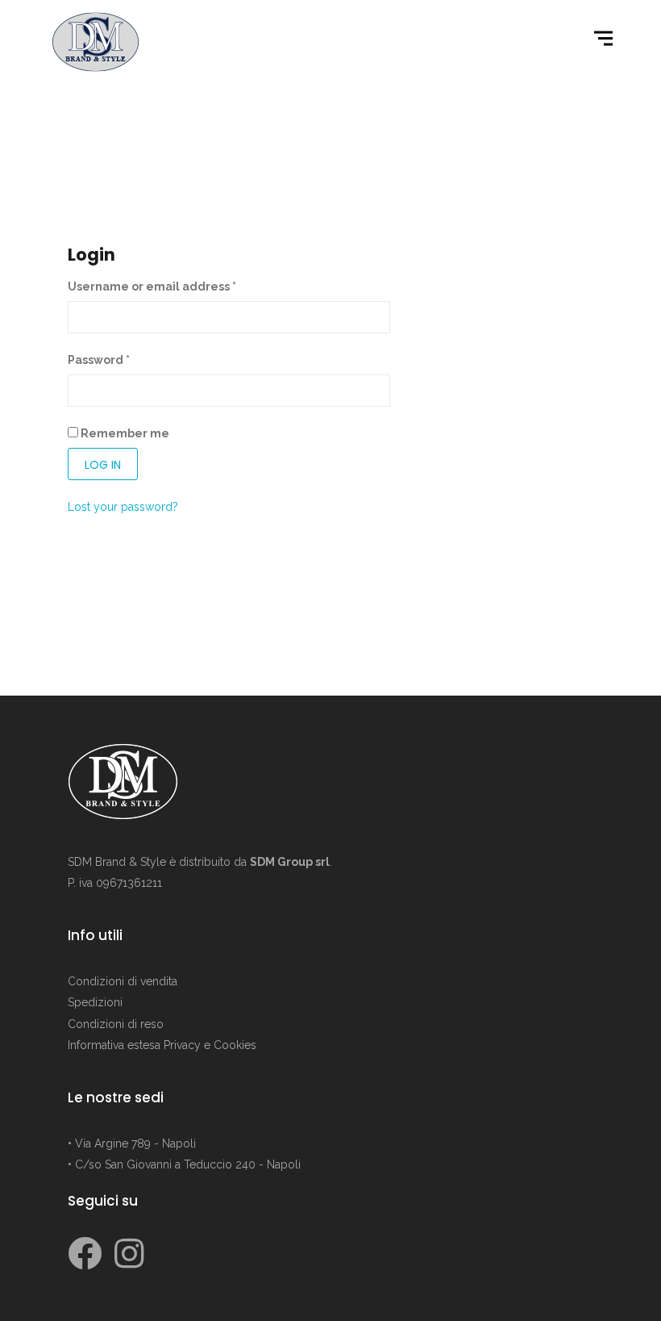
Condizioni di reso (116, 1024)
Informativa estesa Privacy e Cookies (162, 1045)
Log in (103, 465)
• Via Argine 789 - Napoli (132, 1143)
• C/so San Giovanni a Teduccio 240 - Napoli (184, 1164)
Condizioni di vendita (122, 981)
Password (99, 359)
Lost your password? (123, 506)
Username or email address (152, 286)
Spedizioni (95, 1002)
